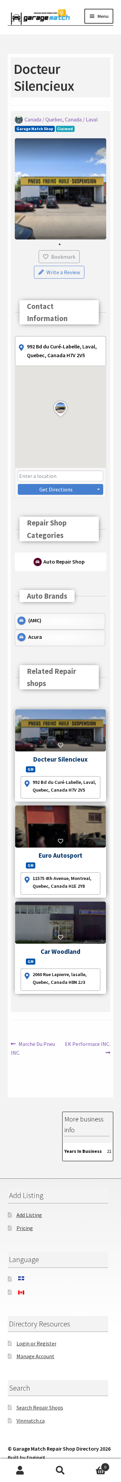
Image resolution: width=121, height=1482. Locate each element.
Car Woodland (60, 951)
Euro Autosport (60, 855)
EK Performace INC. (87, 1048)
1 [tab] (59, 244)
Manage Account (35, 1356)
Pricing (24, 1228)
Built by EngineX (26, 1457)
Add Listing (29, 1215)
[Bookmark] (60, 745)
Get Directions (56, 489)
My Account (20, 1470)
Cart (93, 1465)
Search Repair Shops (39, 1407)
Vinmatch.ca (30, 1420)
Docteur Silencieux (60, 759)
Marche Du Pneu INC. (33, 1048)
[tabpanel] (61, 188)
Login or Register (36, 1343)
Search (60, 1470)
